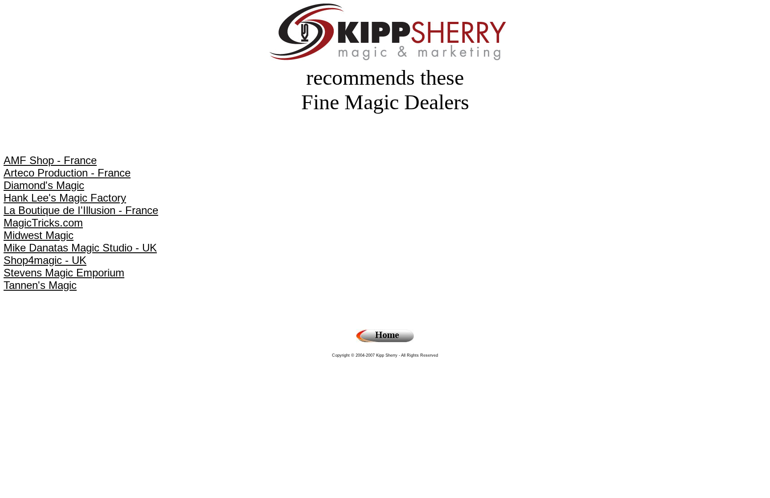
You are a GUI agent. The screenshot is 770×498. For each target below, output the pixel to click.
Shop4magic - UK (45, 260)
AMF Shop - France (50, 160)
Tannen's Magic (40, 285)
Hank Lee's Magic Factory (65, 198)
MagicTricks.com (43, 223)
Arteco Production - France (67, 173)
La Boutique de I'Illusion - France (81, 210)
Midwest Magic (39, 235)
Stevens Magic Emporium (64, 273)
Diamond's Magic (44, 185)
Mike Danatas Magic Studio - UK (80, 248)
